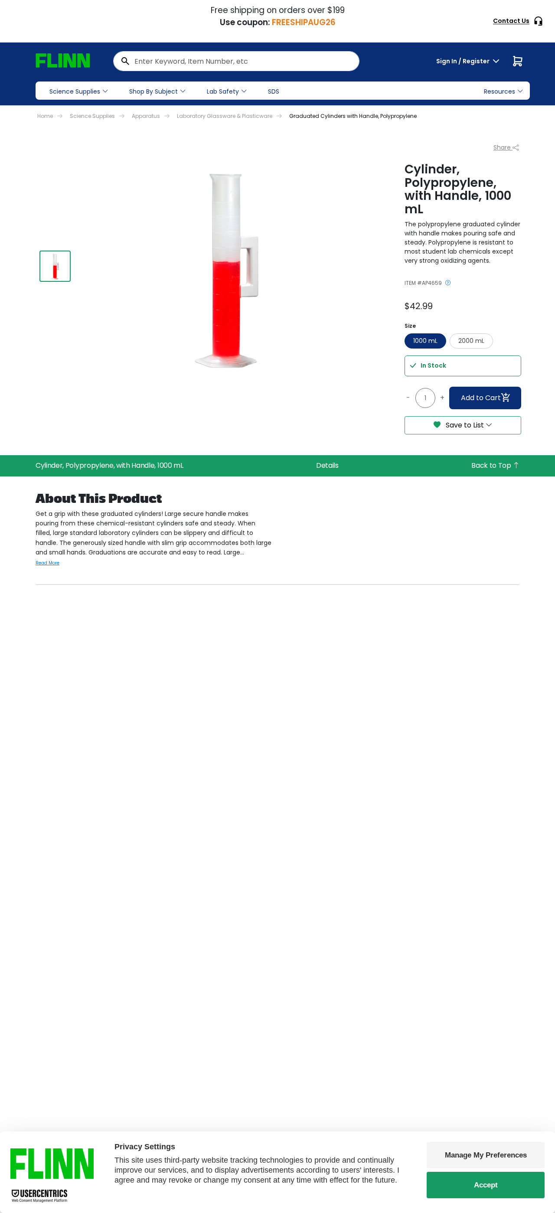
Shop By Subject (153, 91)
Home (45, 116)
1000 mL (425, 340)
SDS (273, 91)
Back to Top (492, 465)
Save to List (465, 425)
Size (410, 325)
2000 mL (471, 340)
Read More (47, 563)
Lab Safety (223, 91)
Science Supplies (74, 91)
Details (327, 465)
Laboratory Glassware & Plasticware (224, 116)
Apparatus (146, 116)
